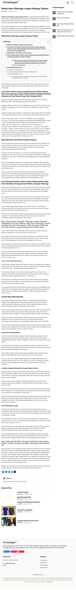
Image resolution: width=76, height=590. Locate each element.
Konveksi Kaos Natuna (9, 578)
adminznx (5, 11)
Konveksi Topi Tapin (29, 581)
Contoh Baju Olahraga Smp (14, 67)
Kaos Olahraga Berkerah (20, 65)
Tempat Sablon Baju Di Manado (65, 36)
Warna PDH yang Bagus (24, 510)
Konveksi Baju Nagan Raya (37, 578)
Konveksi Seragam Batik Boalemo (30, 580)
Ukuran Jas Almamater (63, 18)
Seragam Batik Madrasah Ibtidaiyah (28, 502)
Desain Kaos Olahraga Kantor (16, 69)
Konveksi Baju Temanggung (44, 581)
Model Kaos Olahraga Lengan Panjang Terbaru (20, 45)
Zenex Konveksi (24, 546)
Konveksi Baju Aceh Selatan (64, 580)
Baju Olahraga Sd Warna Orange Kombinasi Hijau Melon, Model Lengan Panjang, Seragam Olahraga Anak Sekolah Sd (29, 77)
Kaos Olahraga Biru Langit (15, 73)
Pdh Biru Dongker (22, 492)
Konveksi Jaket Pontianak (48, 580)
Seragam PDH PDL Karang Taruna (28, 520)
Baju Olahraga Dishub (24, 497)
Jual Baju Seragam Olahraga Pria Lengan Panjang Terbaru (23, 71)
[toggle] (72, 2)
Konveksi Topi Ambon (23, 578)
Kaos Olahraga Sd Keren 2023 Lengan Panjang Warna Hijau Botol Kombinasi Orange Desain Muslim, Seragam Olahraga (28, 56)
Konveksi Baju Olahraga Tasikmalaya (56, 578)
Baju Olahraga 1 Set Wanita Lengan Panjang (19, 53)
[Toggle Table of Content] (47, 41)
